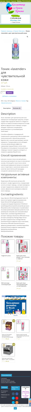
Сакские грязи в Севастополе (8, 382)
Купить (9, 92)
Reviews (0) (16, 108)
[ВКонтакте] (30, 405)
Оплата (8, 1)
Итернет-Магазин (18, 31)
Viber (19, 20)
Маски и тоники (21, 101)
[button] (8, 96)
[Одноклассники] (30, 401)
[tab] (7, 108)
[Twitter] (30, 399)
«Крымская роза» (6, 103)
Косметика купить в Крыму (7, 381)
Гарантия (13, 1)
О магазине (4, 378)
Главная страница (6, 31)
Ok (15, 408)
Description (7, 108)
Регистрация (26, 1)
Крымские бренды (5, 379)
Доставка (2, 1)
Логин (19, 1)
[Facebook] (30, 403)
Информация (4, 394)
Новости (3, 397)
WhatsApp (13, 20)
